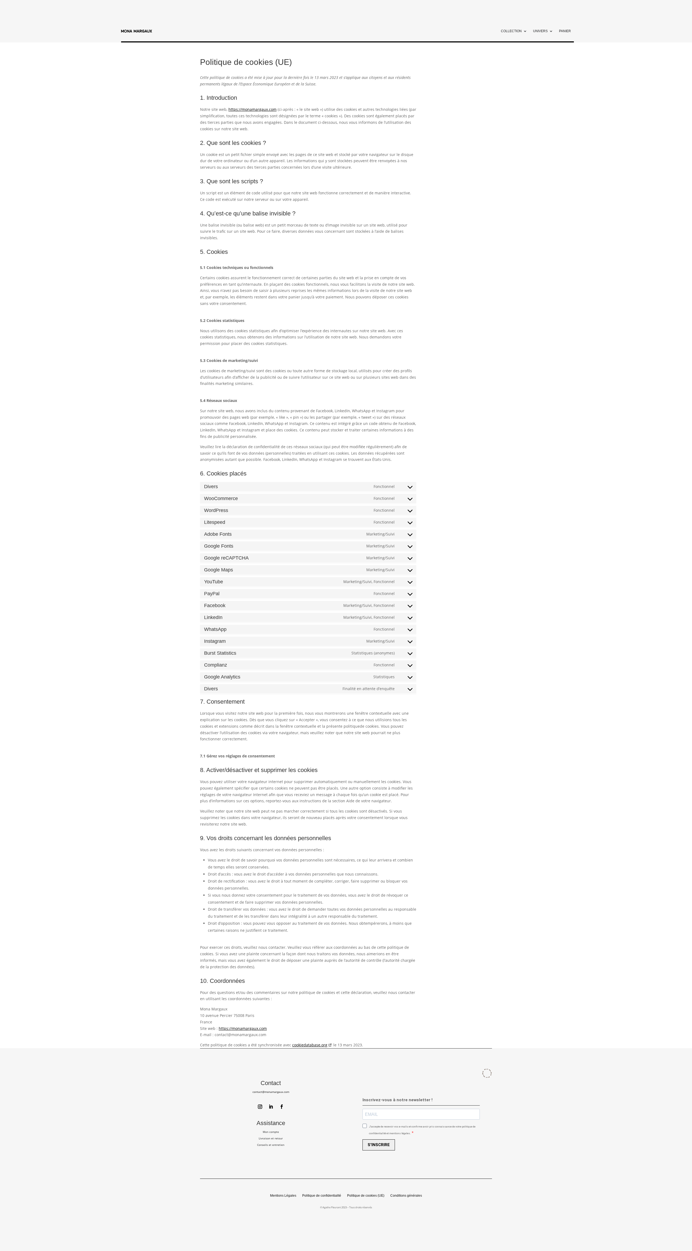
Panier (565, 31)
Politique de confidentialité (321, 1195)
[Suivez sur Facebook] (281, 1106)
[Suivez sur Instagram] (260, 1106)
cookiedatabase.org (309, 1044)
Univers (540, 31)
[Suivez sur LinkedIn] (271, 1106)
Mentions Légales (283, 1195)
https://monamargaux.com (252, 109)
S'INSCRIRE (379, 1144)
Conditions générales (406, 1195)
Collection (511, 31)
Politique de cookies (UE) (365, 1195)
